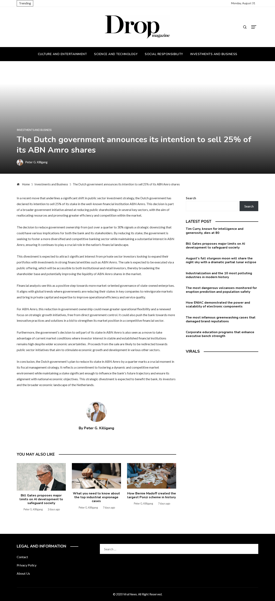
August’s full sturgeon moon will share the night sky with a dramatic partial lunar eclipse (221, 260)
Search (191, 198)
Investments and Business (34, 130)
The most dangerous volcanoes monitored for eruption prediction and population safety (221, 290)
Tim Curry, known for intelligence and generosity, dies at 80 (214, 231)
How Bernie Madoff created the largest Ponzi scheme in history (151, 495)
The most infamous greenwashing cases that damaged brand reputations (220, 319)
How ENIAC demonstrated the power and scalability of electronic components (218, 304)
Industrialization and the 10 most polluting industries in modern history (219, 275)
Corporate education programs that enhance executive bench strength (220, 334)
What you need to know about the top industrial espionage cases (96, 497)
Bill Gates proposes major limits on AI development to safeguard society (41, 499)
